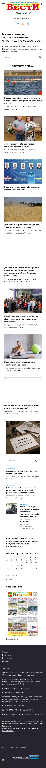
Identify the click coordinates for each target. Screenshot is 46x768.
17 (7, 565)
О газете (5, 652)
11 (12, 562)
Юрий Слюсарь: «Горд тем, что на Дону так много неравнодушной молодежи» (21, 319)
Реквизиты (7, 658)
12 (17, 562)
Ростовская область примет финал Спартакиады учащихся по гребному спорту (23, 100)
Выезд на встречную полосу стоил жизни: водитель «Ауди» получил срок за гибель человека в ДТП (22, 542)
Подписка (6, 655)
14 (26, 562)
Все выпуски (12, 639)
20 (22, 565)
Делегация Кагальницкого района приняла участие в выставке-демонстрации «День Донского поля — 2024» (21, 272)
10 (7, 562)
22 (31, 565)
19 (17, 565)
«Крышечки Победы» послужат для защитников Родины (22, 472)
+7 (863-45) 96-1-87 (23, 13)
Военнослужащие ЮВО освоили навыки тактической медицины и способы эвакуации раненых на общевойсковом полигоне (29, 514)
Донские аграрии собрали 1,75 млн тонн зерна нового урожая (22, 226)
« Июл (9, 579)
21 (26, 565)
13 (22, 562)
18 (12, 565)
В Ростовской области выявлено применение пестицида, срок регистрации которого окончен (21, 490)
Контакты (6, 661)
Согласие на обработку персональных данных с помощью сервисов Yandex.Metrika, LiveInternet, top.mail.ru (22, 723)
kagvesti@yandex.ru (23, 18)
